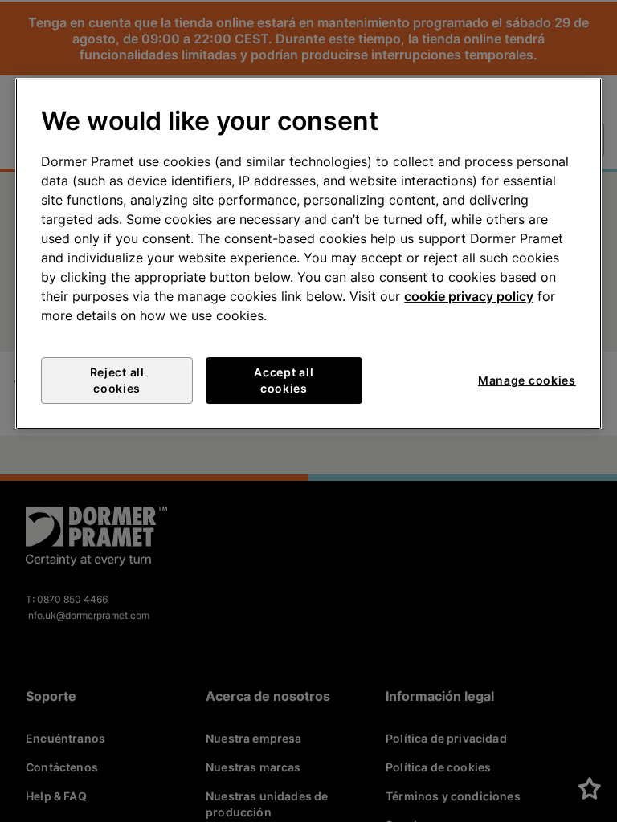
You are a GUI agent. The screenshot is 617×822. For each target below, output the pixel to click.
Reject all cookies (117, 380)
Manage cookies (527, 380)
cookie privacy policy (468, 296)
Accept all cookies (283, 380)
